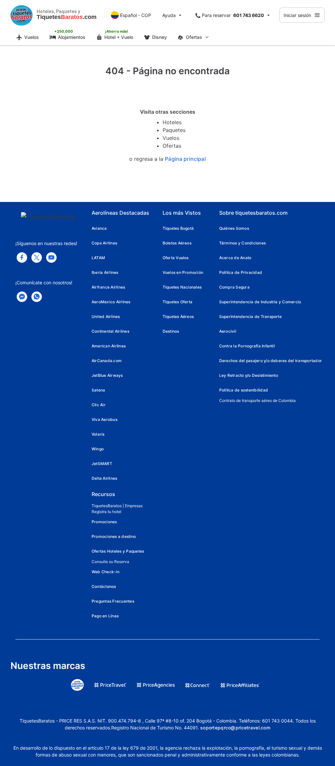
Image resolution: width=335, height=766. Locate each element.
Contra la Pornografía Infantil (247, 345)
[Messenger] (22, 296)
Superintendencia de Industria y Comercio (260, 301)
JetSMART (102, 463)
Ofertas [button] (194, 37)
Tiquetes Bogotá (178, 228)
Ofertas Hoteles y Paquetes (118, 551)
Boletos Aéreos (177, 243)
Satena (98, 390)
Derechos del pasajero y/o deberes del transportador (270, 360)
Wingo (98, 448)
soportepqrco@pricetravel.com (235, 727)
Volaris (98, 434)
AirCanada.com (107, 360)
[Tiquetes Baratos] (21, 15)
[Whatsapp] (36, 296)
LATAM (98, 257)
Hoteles (172, 122)
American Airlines (109, 345)
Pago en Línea (105, 615)
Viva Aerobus (104, 419)
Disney (159, 37)
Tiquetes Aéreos (178, 316)
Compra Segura (234, 287)
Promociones (104, 521)
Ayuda (169, 15)
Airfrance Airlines (108, 287)
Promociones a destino (114, 536)
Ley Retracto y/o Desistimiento (248, 375)
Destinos (171, 331)
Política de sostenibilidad (243, 390)
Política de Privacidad (240, 272)
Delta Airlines (104, 478)
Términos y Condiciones (242, 243)
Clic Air (99, 404)
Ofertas (172, 145)
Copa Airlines (104, 243)
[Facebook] (22, 257)
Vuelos (31, 37)
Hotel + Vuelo (118, 37)
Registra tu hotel (106, 511)
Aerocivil (227, 331)
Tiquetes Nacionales (182, 287)
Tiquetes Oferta (178, 301)
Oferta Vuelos (176, 257)
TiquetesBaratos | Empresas (117, 505)
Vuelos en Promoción (183, 272)
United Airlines (106, 316)
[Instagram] (51, 257)
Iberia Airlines (105, 272)
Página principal (185, 159)
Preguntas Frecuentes (113, 601)
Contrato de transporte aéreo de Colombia (257, 400)
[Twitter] (36, 257)
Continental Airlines (110, 331)
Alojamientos (71, 37)
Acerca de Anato (235, 257)
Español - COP (135, 15)
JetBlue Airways (107, 375)
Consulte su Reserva (110, 561)
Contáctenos (104, 586)
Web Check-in (105, 571)
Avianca (99, 228)
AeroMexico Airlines (111, 301)
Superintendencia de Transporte (250, 316)
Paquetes (174, 130)
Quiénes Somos (234, 228)
